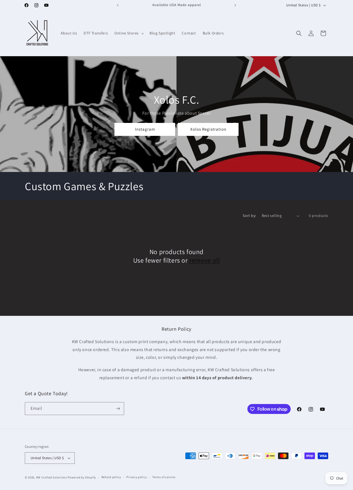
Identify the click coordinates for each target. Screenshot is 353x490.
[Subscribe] (118, 408)
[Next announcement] (235, 5)
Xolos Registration (208, 129)
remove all (204, 260)
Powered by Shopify (82, 477)
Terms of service (163, 477)
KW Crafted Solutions (51, 477)
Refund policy (111, 477)
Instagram (145, 129)
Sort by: (249, 215)
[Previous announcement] (118, 5)
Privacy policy (136, 477)
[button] (128, 33)
